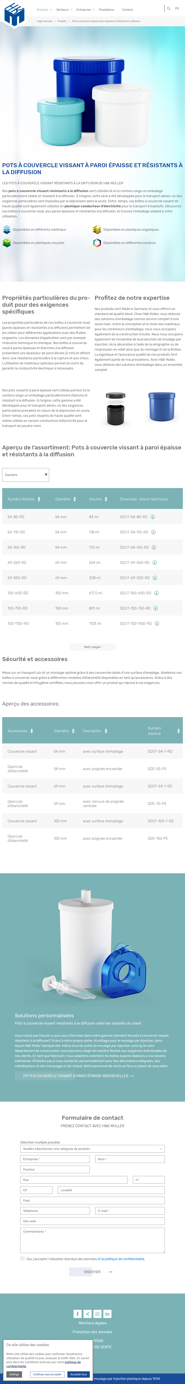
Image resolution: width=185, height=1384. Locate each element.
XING (87, 1317)
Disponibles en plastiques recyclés (38, 243)
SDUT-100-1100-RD (136, 623)
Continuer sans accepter (47, 1374)
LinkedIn (107, 1317)
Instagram (97, 1317)
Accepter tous (78, 1374)
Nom (102, 1159)
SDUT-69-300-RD (135, 578)
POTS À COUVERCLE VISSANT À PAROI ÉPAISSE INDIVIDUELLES (75, 1076)
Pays (26, 1200)
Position (29, 1169)
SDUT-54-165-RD (134, 547)
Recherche (169, 8)
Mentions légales (93, 1323)
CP (25, 1190)
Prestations (106, 9)
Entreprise (31, 1159)
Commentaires (34, 1231)
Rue (26, 1180)
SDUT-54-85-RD (134, 517)
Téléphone (30, 1211)
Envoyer (92, 1272)
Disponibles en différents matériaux (39, 230)
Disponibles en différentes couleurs (129, 243)
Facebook (78, 1317)
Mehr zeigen (92, 647)
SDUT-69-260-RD (135, 562)
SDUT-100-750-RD (135, 608)
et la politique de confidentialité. (121, 1259)
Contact (127, 9)
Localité (66, 1190)
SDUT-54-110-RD (134, 532)
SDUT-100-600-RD (135, 593)
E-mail (103, 1211)
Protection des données (92, 1332)
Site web (29, 1221)
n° (137, 1180)
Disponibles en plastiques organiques (131, 230)
